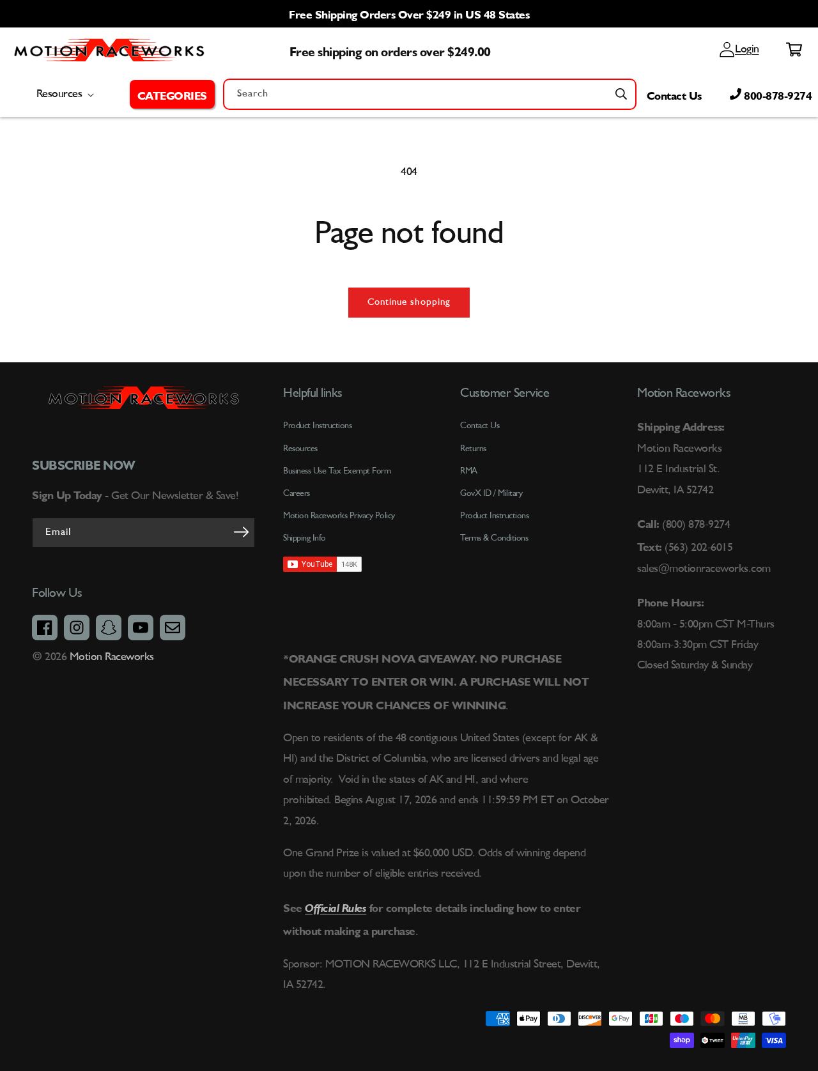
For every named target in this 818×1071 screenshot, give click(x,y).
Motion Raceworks (112, 657)
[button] (172, 94)
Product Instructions (494, 515)
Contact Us (674, 94)
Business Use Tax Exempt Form (336, 470)
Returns (473, 448)
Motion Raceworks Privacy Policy (339, 515)
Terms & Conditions (494, 538)
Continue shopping (409, 302)
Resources (300, 448)
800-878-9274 (776, 94)
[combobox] (429, 94)
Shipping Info (304, 538)
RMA (468, 470)
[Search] (621, 94)
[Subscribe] (241, 532)
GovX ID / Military (491, 493)
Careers (296, 493)
